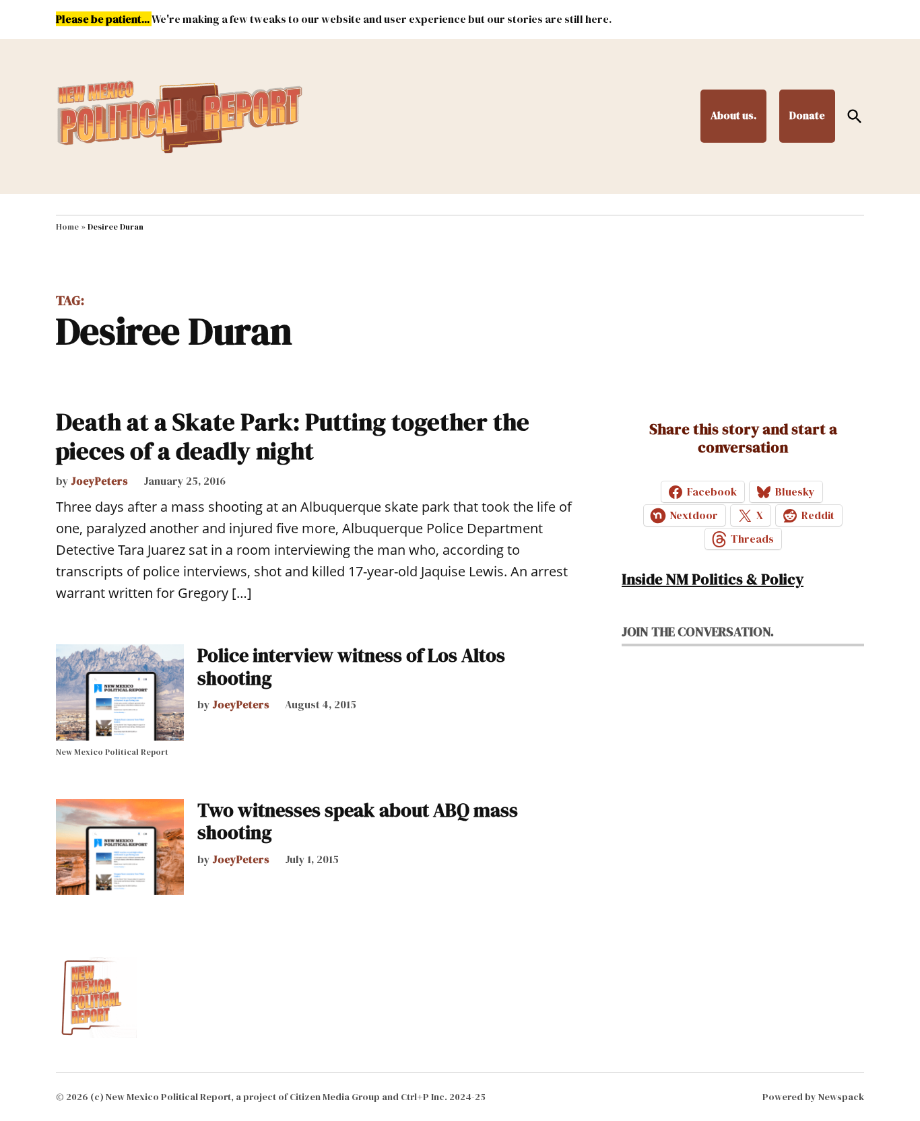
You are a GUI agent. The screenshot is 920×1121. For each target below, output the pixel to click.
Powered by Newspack (813, 1096)
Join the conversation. (698, 631)
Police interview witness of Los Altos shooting (351, 666)
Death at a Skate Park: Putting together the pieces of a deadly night (292, 436)
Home (67, 227)
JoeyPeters (99, 480)
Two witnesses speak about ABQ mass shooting (357, 821)
